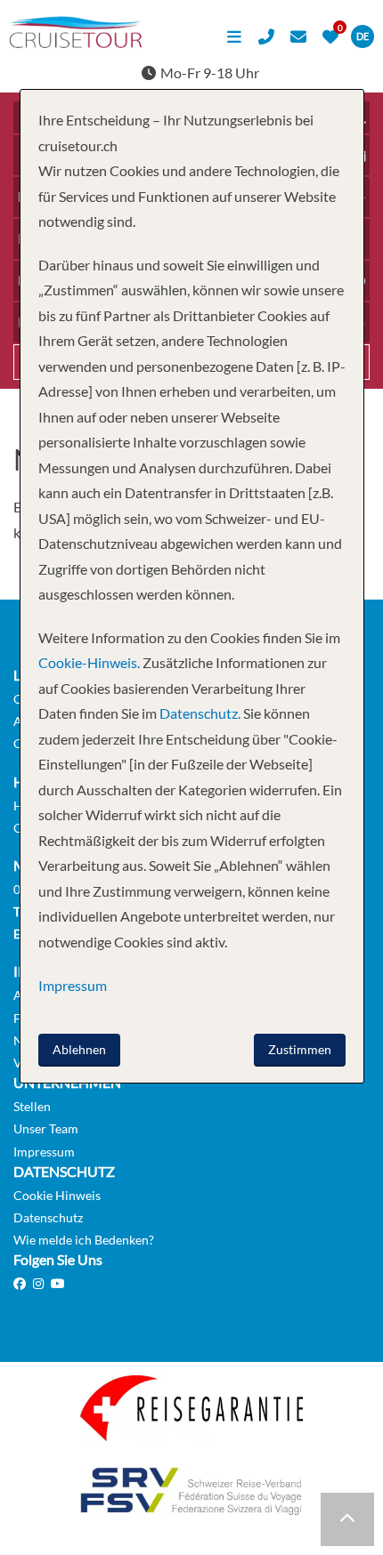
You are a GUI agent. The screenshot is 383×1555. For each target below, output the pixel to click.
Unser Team (45, 1128)
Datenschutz (48, 1217)
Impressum (44, 1151)
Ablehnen (79, 1049)
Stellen (32, 1106)
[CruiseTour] (76, 42)
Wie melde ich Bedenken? (83, 1239)
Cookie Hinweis (57, 1195)
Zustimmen (299, 1049)
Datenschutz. (199, 713)
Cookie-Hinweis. (89, 662)
